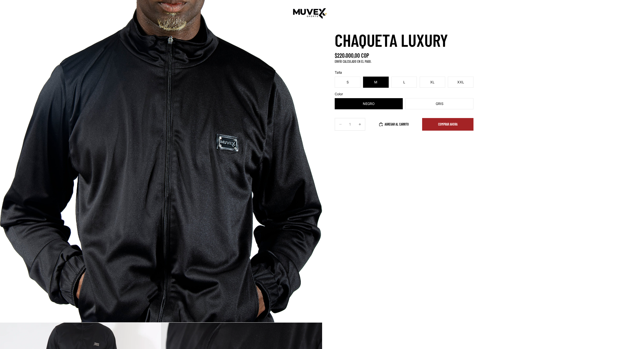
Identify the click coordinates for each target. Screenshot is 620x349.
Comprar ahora (447, 124)
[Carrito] (605, 13)
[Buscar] (584, 13)
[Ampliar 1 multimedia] (161, 161)
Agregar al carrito (397, 124)
